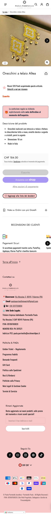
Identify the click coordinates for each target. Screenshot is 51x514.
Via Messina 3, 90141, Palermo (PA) (28, 296)
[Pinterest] (33, 455)
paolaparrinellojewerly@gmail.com (24, 301)
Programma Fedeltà (10, 354)
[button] (36, 4)
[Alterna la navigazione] (5, 4)
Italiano (10, 512)
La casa (5, 12)
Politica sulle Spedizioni (12, 370)
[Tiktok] (41, 455)
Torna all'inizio (10, 262)
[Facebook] (10, 455)
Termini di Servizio (10, 391)
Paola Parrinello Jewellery (13, 494)
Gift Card (6, 364)
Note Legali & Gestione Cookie (14, 386)
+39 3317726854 (15, 305)
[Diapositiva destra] (47, 40)
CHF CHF (25, 465)
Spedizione (16, 161)
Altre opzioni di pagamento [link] (25, 186)
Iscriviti (25, 428)
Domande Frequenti (10, 359)
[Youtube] (18, 455)
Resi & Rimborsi (9, 375)
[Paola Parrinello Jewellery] (24, 4)
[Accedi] (42, 4)
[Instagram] (25, 455)
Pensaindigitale (25, 500)
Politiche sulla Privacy (11, 380)
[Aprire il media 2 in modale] (25, 40)
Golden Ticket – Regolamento (14, 349)
